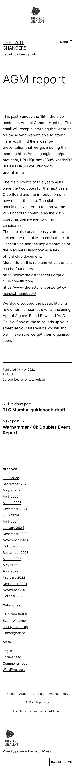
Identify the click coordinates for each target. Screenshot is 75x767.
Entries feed (12, 657)
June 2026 (11, 478)
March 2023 (12, 559)
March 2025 (12, 503)
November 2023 (15, 540)
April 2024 (11, 521)
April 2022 (11, 571)
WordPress (43, 751)
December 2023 (15, 534)
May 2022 (10, 565)
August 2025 (12, 490)
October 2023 (13, 546)
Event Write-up (14, 620)
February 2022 (14, 577)
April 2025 (11, 496)
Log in (7, 651)
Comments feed (15, 663)
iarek (10, 374)
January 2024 (13, 528)
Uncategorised (35, 379)
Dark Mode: (59, 762)
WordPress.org (14, 670)
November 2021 (15, 590)
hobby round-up (15, 627)
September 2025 (16, 484)
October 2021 (13, 596)
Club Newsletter (15, 614)
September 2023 (16, 552)
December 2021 (15, 584)
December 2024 (15, 509)
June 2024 (11, 515)
